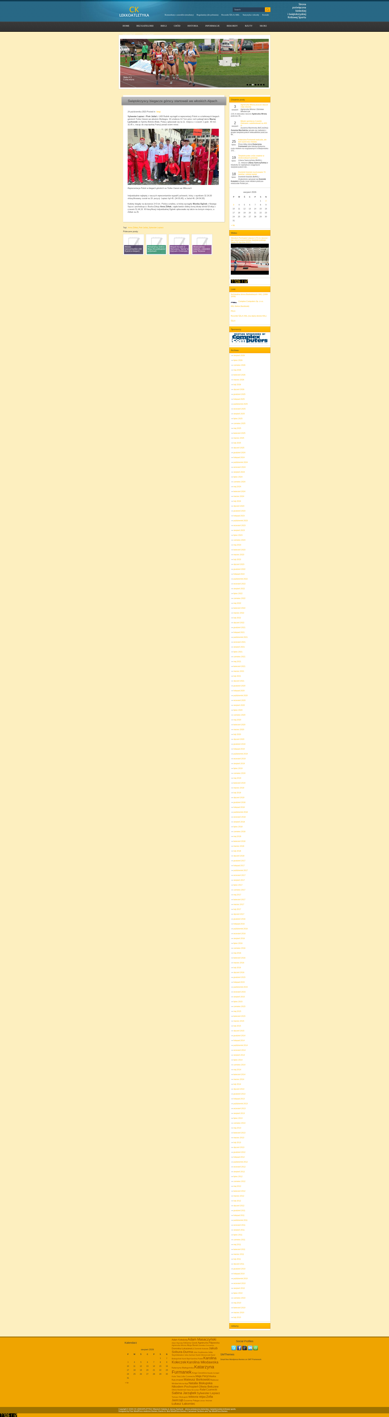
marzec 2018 (238, 846)
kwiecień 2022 (239, 608)
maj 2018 (237, 836)
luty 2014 (237, 1084)
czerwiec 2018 (239, 831)
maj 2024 (237, 487)
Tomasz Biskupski (180, 1397)
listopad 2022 (239, 574)
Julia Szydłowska (200, 1352)
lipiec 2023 (238, 535)
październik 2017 (240, 870)
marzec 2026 (238, 380)
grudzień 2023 (239, 511)
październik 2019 (240, 754)
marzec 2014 (238, 1079)
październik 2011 (240, 1220)
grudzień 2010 (239, 1269)
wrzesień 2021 (239, 642)
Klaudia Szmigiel (213, 1373)
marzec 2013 (238, 1138)
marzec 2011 (238, 1254)
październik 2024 (240, 462)
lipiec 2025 (238, 419)
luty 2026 (237, 385)
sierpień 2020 (239, 705)
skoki (263, 26)
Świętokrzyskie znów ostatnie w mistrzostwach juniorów (251, 157)
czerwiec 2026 (239, 365)
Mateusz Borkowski (197, 1379)
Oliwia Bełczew (209, 1386)
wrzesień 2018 (239, 817)
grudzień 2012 (239, 1152)
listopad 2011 (238, 1215)
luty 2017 (237, 909)
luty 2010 (237, 1317)
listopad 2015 (239, 982)
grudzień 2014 (239, 1036)
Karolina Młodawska (202, 1362)
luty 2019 (237, 793)
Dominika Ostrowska (206, 1345)
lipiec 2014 (238, 1060)
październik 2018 (240, 812)
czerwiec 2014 (239, 1065)
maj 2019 (237, 778)
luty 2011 (237, 1259)
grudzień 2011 (239, 1210)
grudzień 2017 (239, 861)
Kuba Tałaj (176, 1376)
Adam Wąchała (177, 1343)
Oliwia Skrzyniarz (192, 1390)
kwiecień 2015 (239, 1016)
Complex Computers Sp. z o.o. (250, 301)
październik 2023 (240, 521)
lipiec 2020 (238, 710)
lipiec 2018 (238, 827)
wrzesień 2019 (239, 759)
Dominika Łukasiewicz (183, 1348)
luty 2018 (237, 851)
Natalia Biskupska (200, 1383)
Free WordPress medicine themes (143, 1411)
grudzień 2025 (239, 394)
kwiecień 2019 (239, 783)
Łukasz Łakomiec (183, 1403)
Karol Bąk (186, 1359)
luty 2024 (237, 501)
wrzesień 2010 (239, 1283)
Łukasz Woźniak (206, 1401)
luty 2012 (237, 1201)
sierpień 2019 (239, 763)
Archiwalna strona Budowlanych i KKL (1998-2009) (249, 295)
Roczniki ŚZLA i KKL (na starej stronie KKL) (249, 316)
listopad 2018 (239, 807)
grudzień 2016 (239, 919)
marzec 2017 (238, 904)
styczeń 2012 (238, 1206)
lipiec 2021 (238, 652)
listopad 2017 (239, 866)
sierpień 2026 (239, 355)
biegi (164, 26)
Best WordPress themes (176, 1411)
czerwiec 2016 (239, 948)
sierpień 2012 (239, 1172)
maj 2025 (237, 428)
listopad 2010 (239, 1274)
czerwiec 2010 (239, 1298)
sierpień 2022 (239, 589)
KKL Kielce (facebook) (240, 306)
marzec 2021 (238, 671)
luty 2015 (237, 1026)
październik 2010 (240, 1278)
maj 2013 (237, 1128)
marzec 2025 (238, 438)
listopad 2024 (239, 457)
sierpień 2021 (239, 647)
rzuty (249, 26)
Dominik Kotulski (201, 1349)
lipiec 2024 (238, 477)
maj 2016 (237, 953)
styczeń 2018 (238, 856)
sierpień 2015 (239, 997)
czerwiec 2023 (239, 540)
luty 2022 (237, 618)
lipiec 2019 (238, 768)
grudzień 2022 (239, 569)
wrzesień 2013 (239, 1108)
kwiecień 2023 (239, 550)
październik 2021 (240, 637)
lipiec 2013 (238, 1118)
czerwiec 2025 (239, 423)
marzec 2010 (238, 1312)
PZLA (233, 311)
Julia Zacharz (189, 1355)
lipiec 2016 (238, 943)
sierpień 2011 (239, 1230)
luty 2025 (237, 443)
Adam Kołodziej (179, 1340)
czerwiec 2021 (239, 657)
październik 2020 (240, 695)
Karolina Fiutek (196, 1359)
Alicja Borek (192, 1345)
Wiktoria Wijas (197, 1396)
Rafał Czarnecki (208, 1389)
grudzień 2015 (239, 977)
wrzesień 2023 (239, 525)
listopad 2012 (239, 1157)
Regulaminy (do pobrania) (207, 15)
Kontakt (265, 15)
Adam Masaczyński (202, 1339)
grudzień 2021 (239, 627)
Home (126, 26)
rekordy (232, 26)
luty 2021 (237, 676)
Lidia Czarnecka (188, 1376)
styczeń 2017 (238, 914)
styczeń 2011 (238, 1264)
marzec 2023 (238, 555)
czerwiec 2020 (239, 715)
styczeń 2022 (238, 623)
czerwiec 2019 (239, 773)
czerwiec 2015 (239, 1006)
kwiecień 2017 (239, 900)
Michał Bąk (183, 1384)
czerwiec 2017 (239, 890)
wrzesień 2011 (239, 1225)
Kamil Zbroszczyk (203, 1355)
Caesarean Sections (195, 1411)
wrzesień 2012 (239, 1167)
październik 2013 (240, 1104)
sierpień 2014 (239, 1055)
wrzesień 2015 (239, 992)
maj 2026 (237, 370)
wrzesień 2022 (239, 584)
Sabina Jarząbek (184, 1393)
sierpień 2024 (239, 472)
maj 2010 (237, 1303)
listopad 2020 (239, 691)
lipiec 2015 (238, 1002)
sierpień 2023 (239, 530)
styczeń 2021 (238, 681)
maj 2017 (237, 895)
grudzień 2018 (239, 802)
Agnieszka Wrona (179, 1345)
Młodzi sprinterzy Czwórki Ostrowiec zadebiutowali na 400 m (254, 123)
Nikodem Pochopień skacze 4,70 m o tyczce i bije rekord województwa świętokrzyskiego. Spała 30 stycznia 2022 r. (249, 240)
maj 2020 (237, 720)
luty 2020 (237, 734)
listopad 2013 (239, 1099)
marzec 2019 (238, 788)
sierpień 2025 (239, 414)
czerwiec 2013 (239, 1123)
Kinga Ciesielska (199, 1373)
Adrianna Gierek (190, 1343)
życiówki (148, 34)
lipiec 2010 (238, 1293)
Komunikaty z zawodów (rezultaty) (179, 15)
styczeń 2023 (238, 564)
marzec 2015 (238, 1021)
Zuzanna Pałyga (191, 1400)
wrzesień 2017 (239, 875)
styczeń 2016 (238, 972)
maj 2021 (237, 661)
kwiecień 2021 (239, 666)
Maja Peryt (202, 1376)
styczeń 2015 (238, 1031)
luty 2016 (237, 968)
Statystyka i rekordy (251, 15)
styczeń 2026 (238, 389)
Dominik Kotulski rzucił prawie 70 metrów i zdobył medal (252, 173)
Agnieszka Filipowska (208, 1342)
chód (177, 26)
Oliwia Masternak (179, 1390)
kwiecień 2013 (239, 1133)
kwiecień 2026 (239, 375)
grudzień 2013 (239, 1094)
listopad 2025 (239, 399)
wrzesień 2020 (239, 700)
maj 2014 (237, 1070)
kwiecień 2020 (239, 725)
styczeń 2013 (238, 1147)
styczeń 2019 (238, 797)
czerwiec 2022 (239, 598)
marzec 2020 (238, 729)
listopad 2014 (239, 1040)
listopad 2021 (239, 632)
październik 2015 (240, 987)
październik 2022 (240, 579)
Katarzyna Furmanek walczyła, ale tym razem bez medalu (252, 141)
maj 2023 (237, 545)
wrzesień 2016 (239, 934)
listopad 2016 (239, 924)
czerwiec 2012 (239, 1181)
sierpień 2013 (239, 1113)
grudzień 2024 (239, 453)
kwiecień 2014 (239, 1074)
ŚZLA (233, 321)
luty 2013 (237, 1142)
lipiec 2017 (238, 885)
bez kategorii (144, 26)
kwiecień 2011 (239, 1249)
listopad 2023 (239, 516)
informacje (212, 26)
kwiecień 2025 (239, 433)
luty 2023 (237, 559)
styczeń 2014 (238, 1089)
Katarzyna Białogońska (183, 1367)
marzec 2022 (238, 613)
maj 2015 (237, 1011)
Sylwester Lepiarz (156, 228)
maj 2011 (237, 1244)
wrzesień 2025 (239, 409)
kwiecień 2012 (239, 1191)
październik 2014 (240, 1045)
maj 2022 (237, 603)
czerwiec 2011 (239, 1240)
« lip (233, 225)
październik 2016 (240, 929)
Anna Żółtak (133, 228)
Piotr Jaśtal (143, 228)
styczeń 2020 (238, 739)
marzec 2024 (238, 496)
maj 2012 (237, 1186)
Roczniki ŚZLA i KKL (230, 15)
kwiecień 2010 (239, 1308)
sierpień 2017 (239, 880)
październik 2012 (240, 1162)
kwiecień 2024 (239, 491)
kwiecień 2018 (239, 841)
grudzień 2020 (239, 686)
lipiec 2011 (237, 1235)
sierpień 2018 (239, 822)
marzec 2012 (238, 1196)
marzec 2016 (238, 963)
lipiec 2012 (238, 1176)
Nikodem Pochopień (185, 1386)
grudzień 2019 (239, 744)
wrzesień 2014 (239, 1050)
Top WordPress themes (217, 1411)
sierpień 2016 (239, 938)
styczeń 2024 (238, 506)
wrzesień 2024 (239, 467)
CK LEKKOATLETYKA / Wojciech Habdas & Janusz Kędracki (158, 1409)
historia (193, 26)
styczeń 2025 (238, 448)
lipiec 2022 (238, 593)
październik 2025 (240, 404)
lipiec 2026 (238, 360)
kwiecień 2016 (239, 958)
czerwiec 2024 (239, 482)
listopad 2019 (239, 749)
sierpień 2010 (239, 1288)
